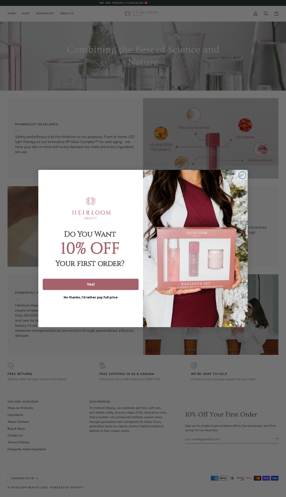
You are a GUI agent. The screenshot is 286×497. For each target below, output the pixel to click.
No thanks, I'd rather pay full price (91, 297)
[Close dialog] (242, 175)
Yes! (91, 284)
